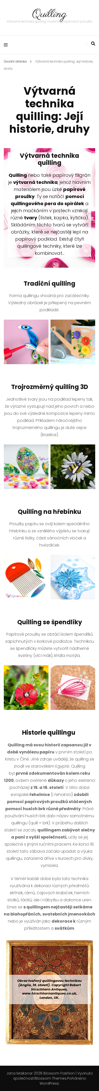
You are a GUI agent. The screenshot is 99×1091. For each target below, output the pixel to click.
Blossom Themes (51, 1078)
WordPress (49, 1083)
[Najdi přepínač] (93, 44)
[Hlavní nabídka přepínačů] (7, 44)
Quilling (49, 14)
